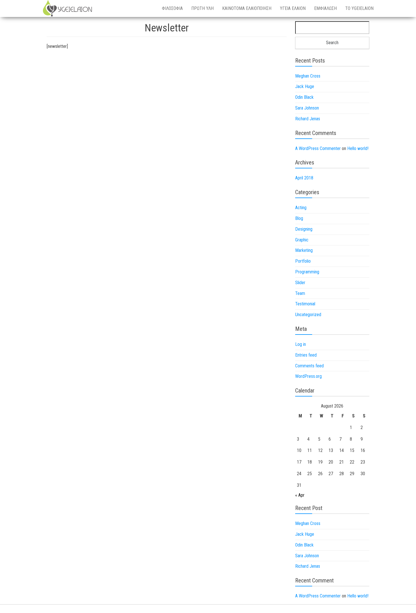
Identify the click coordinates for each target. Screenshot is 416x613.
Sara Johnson (307, 108)
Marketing (304, 250)
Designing (303, 229)
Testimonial (305, 303)
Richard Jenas (307, 118)
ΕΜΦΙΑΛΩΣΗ (325, 8)
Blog (299, 218)
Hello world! (357, 148)
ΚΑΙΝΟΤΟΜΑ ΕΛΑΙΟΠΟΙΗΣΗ (246, 8)
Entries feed (306, 355)
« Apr (300, 495)
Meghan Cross (307, 76)
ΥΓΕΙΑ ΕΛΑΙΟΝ (293, 8)
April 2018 (304, 178)
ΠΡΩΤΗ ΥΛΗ (202, 8)
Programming (307, 272)
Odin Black (304, 97)
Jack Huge (304, 86)
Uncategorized (308, 314)
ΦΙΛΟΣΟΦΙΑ (172, 8)
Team (300, 293)
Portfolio (303, 261)
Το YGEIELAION (359, 8)
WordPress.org (308, 376)
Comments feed (309, 365)
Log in (300, 344)
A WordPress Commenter (318, 148)
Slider (300, 282)
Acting (300, 207)
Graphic (301, 240)
